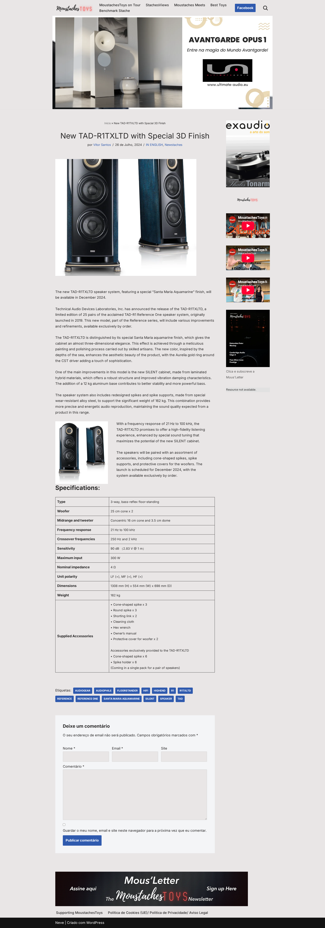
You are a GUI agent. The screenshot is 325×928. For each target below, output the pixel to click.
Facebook (245, 8)
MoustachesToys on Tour (119, 5)
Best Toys (218, 5)
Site (164, 748)
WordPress (95, 923)
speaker (166, 698)
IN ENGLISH (154, 145)
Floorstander (127, 690)
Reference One (87, 698)
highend (160, 690)
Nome (69, 748)
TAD (180, 698)
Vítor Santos (102, 145)
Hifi (145, 690)
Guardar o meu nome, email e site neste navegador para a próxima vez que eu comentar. (135, 830)
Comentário (73, 766)
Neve (59, 923)
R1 (172, 690)
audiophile (104, 690)
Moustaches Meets (189, 5)
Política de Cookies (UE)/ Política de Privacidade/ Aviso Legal (158, 913)
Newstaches (173, 145)
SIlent (149, 698)
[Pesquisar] (265, 8)
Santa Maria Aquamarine (122, 698)
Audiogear (82, 690)
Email (117, 748)
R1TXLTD (185, 690)
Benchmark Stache (114, 11)
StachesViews (157, 5)
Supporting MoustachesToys (79, 913)
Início (107, 123)
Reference (64, 698)
